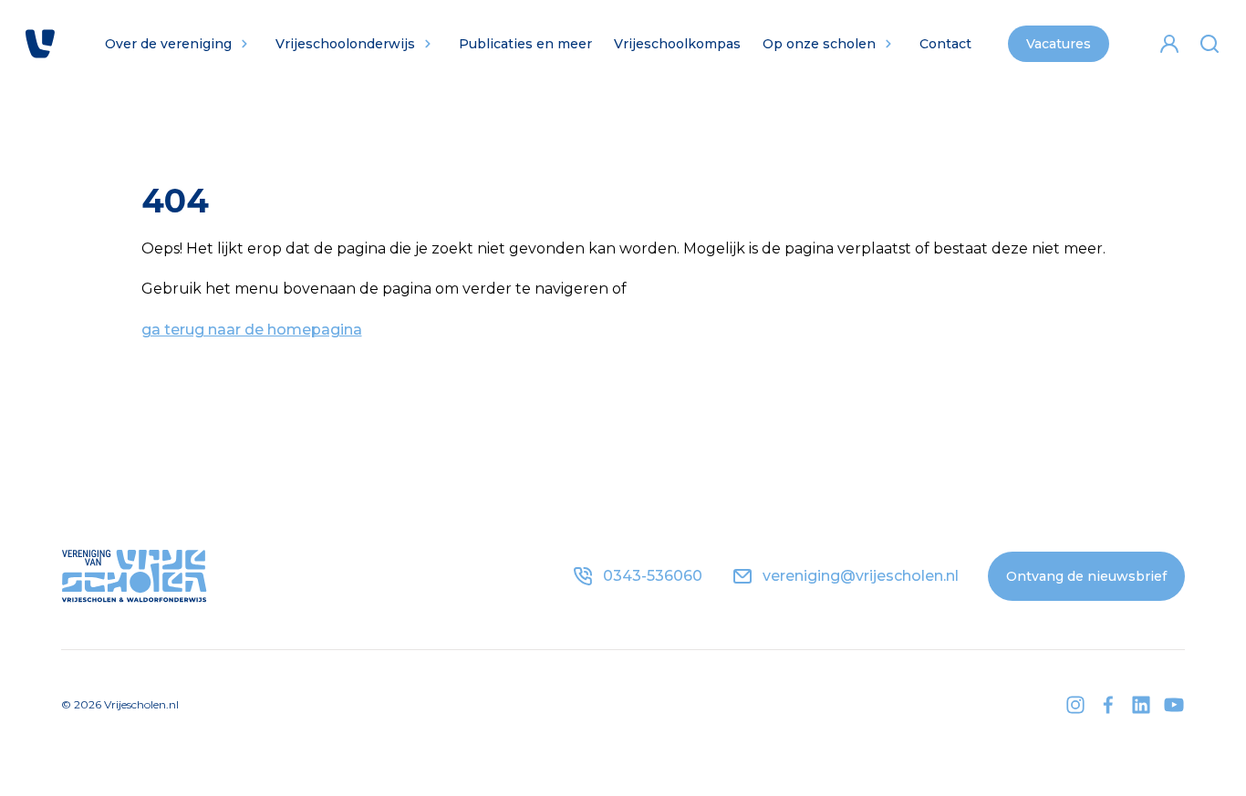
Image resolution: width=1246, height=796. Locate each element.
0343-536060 (652, 575)
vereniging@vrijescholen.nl (861, 575)
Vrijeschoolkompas (677, 44)
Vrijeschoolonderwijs (345, 44)
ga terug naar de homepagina (251, 329)
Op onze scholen (819, 44)
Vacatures (1058, 44)
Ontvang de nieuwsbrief (1086, 576)
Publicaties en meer (525, 44)
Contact (945, 44)
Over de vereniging (168, 44)
